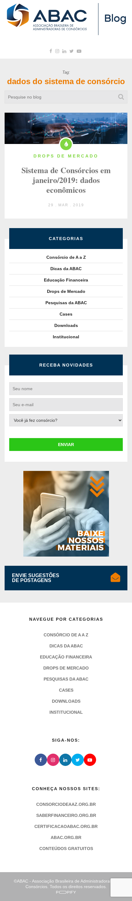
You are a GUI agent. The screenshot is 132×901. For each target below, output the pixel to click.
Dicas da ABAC (66, 268)
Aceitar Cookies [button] (93, 882)
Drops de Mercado (66, 291)
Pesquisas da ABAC (66, 302)
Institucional (66, 336)
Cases (66, 314)
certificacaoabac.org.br (66, 826)
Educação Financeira (66, 280)
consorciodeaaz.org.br (66, 804)
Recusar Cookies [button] (39, 882)
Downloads (66, 325)
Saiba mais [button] (105, 863)
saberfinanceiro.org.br (66, 815)
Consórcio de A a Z (66, 257)
